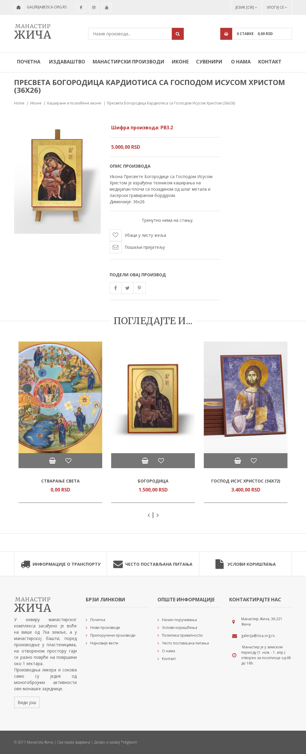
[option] (60, 422)
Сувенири (209, 61)
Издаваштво (67, 61)
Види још (27, 702)
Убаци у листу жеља (145, 235)
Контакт (269, 61)
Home (19, 103)
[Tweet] (128, 288)
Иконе (180, 61)
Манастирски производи (128, 61)
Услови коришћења (251, 564)
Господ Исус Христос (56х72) (245, 481)
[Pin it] (140, 288)
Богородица (153, 481)
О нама (241, 61)
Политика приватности (182, 635)
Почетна (28, 61)
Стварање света (60, 481)
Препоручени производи (112, 635)
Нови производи (105, 627)
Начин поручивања (179, 619)
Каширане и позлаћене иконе (74, 103)
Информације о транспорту (66, 564)
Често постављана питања (158, 564)
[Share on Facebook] (116, 288)
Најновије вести (104, 643)
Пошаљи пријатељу (145, 247)
